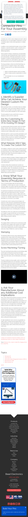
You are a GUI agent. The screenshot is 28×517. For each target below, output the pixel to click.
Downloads (14, 454)
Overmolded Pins (14, 431)
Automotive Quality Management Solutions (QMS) (16, 359)
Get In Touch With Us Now (14, 490)
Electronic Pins (7, 342)
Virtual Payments (14, 469)
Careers (14, 467)
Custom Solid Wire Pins (14, 426)
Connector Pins (14, 423)
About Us (14, 461)
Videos (14, 455)
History (14, 463)
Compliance (14, 466)
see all (2, 365)
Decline (20, 21)
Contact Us (14, 470)
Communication (14, 442)
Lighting (14, 445)
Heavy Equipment (14, 439)
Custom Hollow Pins (14, 425)
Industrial (14, 444)
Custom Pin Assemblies (14, 428)
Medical (14, 447)
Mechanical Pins (14, 429)
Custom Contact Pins (15, 342)
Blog (14, 452)
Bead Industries (9, 362)
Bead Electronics (9, 31)
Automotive (8, 357)
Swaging (22, 342)
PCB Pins (14, 432)
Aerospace (8, 356)
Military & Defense (14, 441)
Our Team (14, 464)
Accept (11, 21)
